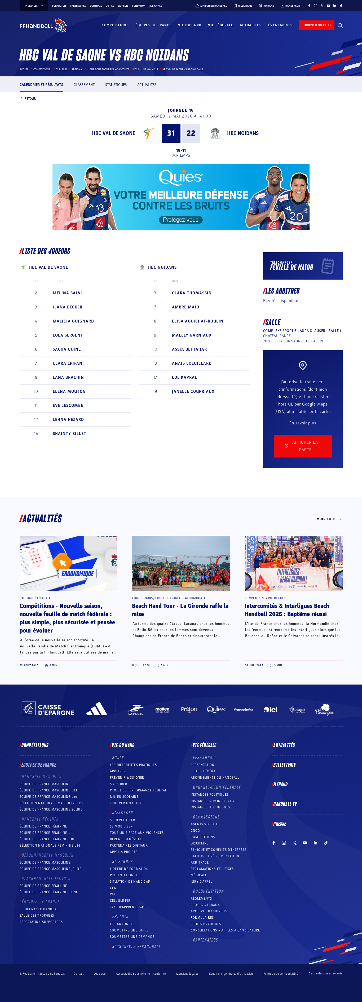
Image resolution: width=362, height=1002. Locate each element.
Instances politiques (210, 794)
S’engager (122, 813)
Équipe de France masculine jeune (50, 869)
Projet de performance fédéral (138, 790)
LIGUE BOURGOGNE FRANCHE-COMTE (108, 69)
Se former (122, 862)
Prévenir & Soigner (127, 777)
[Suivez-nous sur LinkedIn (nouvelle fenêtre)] (334, 5)
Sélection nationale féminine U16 (50, 845)
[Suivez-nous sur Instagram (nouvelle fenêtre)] (315, 5)
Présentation (202, 765)
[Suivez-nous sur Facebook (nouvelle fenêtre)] (309, 5)
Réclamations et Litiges (212, 869)
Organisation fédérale (217, 787)
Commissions (206, 817)
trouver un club (316, 25)
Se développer (122, 820)
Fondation (138, 5)
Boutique (96, 5)
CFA (113, 888)
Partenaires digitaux (129, 845)
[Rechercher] (340, 25)
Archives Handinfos (209, 911)
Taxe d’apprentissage (129, 907)
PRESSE (279, 824)
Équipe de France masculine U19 (48, 797)
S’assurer (118, 784)
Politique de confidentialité (280, 973)
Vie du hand (189, 25)
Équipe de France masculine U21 (48, 790)
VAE (113, 894)
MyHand (280, 784)
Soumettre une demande (132, 937)
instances (31, 5)
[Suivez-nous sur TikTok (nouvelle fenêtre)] (341, 5)
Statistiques (116, 84)
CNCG (195, 831)
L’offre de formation (129, 869)
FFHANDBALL (205, 758)
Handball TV (285, 804)
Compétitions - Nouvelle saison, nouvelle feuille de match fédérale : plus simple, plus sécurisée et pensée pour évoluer (67, 618)
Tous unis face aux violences (137, 833)
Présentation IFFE (126, 875)
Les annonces (122, 924)
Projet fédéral (204, 771)
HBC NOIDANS (243, 133)
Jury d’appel (201, 881)
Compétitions (115, 25)
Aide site (99, 973)
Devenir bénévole (126, 839)
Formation (59, 5)
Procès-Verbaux (205, 905)
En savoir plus (302, 423)
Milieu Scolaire (124, 797)
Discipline (200, 843)
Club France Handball (40, 909)
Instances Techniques (210, 807)
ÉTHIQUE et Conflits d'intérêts (218, 850)
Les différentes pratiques (133, 765)
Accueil (24, 69)
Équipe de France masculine (45, 784)
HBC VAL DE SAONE (113, 133)
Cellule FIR (120, 901)
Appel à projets (124, 852)
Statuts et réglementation (215, 856)
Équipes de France (153, 25)
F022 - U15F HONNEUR (145, 69)
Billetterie (284, 765)
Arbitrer (118, 771)
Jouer (118, 758)
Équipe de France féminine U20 (47, 833)
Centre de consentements (325, 973)
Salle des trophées (37, 915)
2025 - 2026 (60, 69)
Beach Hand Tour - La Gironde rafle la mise (180, 610)
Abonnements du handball (215, 777)
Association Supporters (41, 922)
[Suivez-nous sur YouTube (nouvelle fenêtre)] (328, 5)
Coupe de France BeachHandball (180, 598)
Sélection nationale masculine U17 (52, 803)
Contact (79, 973)
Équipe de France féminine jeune (49, 892)
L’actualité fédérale (35, 598)
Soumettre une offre (129, 930)
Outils (110, 5)
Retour (30, 98)
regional (77, 69)
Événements (280, 25)
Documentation (208, 891)
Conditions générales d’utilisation (231, 973)
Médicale (199, 875)
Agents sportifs (205, 824)
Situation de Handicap (130, 881)
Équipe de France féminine (43, 826)
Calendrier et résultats (41, 84)
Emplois (123, 5)
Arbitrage (200, 862)
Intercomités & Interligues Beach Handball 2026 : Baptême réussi (287, 610)
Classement (84, 84)
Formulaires (202, 918)
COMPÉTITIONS (203, 837)
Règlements (201, 898)
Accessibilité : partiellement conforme (141, 973)
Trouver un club (125, 803)
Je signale (155, 5)
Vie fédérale (220, 25)
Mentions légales (187, 973)
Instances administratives (215, 801)
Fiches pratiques (206, 924)
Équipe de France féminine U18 (47, 839)
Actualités (251, 25)
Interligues (276, 598)
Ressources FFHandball (136, 946)
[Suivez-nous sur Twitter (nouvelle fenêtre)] (322, 5)
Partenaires (78, 5)
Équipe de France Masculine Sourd (51, 809)
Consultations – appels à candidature (225, 930)
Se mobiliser (121, 826)
